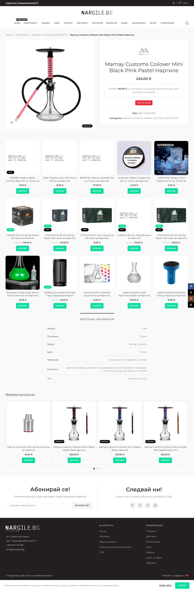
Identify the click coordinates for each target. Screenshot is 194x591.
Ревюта (150, 552)
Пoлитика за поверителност (115, 547)
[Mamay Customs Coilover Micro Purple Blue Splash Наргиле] (165, 423)
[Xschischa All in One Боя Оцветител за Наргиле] (97, 273)
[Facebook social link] (132, 505)
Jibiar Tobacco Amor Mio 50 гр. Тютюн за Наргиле (60, 179)
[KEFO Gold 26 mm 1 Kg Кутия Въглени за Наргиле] (159, 215)
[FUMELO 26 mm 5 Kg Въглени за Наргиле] (47, 215)
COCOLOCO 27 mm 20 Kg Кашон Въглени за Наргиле (84, 237)
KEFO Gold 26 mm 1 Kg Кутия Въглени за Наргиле (158, 237)
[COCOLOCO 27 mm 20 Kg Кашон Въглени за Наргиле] (84, 215)
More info (165, 585)
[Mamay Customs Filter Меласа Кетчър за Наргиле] (28, 423)
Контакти (104, 536)
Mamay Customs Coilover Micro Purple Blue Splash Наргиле (165, 448)
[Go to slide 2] (97, 468)
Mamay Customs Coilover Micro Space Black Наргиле (119, 448)
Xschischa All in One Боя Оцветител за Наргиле (97, 294)
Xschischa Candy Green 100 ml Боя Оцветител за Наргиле (22, 294)
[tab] (97, 317)
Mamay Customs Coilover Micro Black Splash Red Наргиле (74, 448)
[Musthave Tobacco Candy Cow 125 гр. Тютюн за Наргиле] (134, 158)
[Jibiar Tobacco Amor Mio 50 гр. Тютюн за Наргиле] (60, 158)
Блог (149, 547)
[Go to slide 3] (100, 468)
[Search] (187, 23)
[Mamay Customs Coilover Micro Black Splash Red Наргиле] (74, 423)
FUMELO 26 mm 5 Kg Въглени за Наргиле (47, 237)
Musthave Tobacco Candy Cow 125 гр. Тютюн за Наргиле (134, 179)
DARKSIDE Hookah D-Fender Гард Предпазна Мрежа (59, 294)
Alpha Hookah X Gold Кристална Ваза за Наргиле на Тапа (134, 295)
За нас (102, 531)
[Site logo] (97, 12)
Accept (182, 585)
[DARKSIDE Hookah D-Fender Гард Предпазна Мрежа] (60, 273)
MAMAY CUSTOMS (133, 118)
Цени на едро (154, 557)
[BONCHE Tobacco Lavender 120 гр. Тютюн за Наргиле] (97, 158)
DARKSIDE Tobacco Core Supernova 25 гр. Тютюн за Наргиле (171, 180)
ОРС (101, 552)
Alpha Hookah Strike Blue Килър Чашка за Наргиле (171, 294)
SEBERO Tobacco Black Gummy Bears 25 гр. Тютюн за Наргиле (22, 180)
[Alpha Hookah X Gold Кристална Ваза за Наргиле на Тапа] (134, 273)
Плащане (151, 531)
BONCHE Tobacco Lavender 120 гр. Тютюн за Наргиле (97, 179)
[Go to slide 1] (94, 468)
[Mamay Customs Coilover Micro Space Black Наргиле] (120, 423)
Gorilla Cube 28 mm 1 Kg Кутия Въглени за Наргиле (121, 237)
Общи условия (107, 541)
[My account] (173, 3)
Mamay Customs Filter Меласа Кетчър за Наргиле (28, 448)
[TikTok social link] (155, 505)
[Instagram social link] (148, 505)
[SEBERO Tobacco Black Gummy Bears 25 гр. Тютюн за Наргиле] (23, 158)
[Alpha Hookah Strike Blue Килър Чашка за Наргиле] (171, 273)
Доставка (151, 536)
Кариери (151, 562)
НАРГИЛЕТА (22, 35)
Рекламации (153, 541)
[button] (22, 191)
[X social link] (140, 505)
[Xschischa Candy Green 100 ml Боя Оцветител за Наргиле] (23, 273)
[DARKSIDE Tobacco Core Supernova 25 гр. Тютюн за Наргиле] (171, 158)
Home (9, 35)
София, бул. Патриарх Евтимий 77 (22, 3)
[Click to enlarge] (12, 122)
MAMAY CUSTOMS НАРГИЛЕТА (50, 35)
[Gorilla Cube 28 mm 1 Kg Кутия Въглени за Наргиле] (121, 215)
